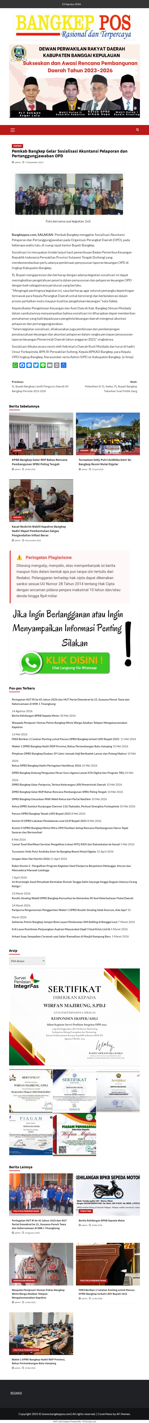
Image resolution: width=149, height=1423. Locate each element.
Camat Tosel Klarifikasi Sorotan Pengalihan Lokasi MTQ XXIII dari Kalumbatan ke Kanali (66, 844)
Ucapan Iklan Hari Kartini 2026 (31, 858)
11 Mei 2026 (97, 1298)
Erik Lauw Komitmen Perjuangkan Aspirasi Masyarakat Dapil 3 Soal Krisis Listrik (61, 929)
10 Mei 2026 (30, 469)
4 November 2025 (33, 540)
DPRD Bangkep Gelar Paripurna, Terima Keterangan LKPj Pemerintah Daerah (59, 784)
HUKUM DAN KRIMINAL (24, 1280)
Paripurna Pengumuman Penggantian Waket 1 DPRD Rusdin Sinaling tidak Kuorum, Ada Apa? (69, 910)
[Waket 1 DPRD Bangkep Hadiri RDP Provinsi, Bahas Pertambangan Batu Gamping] (41, 1333)
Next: (111, 386)
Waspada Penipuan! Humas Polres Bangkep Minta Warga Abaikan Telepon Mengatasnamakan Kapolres (69, 725)
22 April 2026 (97, 469)
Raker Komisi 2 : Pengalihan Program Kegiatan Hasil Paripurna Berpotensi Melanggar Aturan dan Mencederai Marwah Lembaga (71, 868)
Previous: (40, 386)
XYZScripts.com (89, 1421)
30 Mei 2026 (97, 1225)
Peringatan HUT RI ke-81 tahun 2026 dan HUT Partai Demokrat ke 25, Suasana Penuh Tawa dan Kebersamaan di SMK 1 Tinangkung (71, 701)
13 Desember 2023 (34, 162)
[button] (12, 129)
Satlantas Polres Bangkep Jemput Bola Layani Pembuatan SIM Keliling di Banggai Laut (65, 922)
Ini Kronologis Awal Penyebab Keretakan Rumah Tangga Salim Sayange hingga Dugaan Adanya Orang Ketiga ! (74, 884)
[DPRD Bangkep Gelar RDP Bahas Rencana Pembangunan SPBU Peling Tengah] (41, 434)
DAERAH (17, 146)
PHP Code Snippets (61, 1421)
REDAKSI (16, 1393)
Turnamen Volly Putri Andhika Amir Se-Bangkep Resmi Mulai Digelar (105, 462)
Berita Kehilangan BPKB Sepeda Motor (36, 715)
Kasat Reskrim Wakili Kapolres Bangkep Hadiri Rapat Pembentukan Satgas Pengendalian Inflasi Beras (39, 531)
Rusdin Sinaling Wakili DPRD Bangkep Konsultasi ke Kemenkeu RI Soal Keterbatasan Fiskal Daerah (73, 898)
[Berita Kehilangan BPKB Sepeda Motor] (108, 1194)
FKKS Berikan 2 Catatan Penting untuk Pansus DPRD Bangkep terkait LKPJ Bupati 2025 (66, 739)
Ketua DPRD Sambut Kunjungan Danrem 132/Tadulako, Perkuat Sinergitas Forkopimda (65, 806)
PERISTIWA (85, 1211)
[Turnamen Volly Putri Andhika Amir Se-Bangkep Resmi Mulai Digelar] (108, 434)
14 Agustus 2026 (32, 1232)
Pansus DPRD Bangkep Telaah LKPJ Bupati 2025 (41, 813)
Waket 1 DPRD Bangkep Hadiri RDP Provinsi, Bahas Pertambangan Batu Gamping (62, 746)
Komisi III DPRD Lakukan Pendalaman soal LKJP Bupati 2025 (49, 820)
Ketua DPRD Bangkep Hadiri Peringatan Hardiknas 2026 (46, 765)
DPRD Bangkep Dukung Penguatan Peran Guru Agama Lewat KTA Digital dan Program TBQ (68, 772)
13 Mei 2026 (30, 1302)
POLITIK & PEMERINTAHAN (26, 1211)
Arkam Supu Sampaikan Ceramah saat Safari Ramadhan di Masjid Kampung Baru (61, 936)
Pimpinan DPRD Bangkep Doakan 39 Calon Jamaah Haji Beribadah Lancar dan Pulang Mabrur (69, 753)
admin (18, 162)
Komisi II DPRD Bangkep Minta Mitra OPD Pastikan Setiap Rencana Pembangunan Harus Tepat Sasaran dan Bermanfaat (70, 830)
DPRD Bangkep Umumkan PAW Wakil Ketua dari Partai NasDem (51, 799)
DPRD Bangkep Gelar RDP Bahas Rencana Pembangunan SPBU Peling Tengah (39, 462)
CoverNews (105, 1414)
